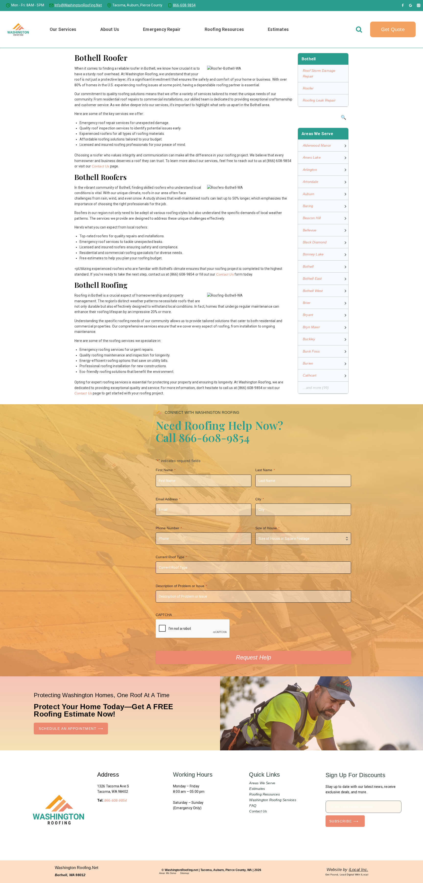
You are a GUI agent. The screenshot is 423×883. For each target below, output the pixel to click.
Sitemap (184, 873)
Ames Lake (312, 157)
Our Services (63, 29)
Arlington (310, 170)
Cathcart (310, 375)
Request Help (253, 657)
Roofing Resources (264, 794)
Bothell (308, 266)
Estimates (278, 29)
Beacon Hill (312, 218)
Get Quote (393, 29)
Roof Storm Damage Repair (319, 73)
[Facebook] (402, 5)
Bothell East (312, 278)
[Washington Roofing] (18, 29)
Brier (306, 303)
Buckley (309, 339)
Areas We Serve (262, 783)
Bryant (308, 315)
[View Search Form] (359, 29)
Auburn (308, 194)
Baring (308, 206)
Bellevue (310, 230)
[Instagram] (418, 5)
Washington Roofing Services (272, 800)
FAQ (252, 805)
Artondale (310, 182)
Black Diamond (315, 242)
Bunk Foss (311, 351)
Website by (347, 869)
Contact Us (100, 166)
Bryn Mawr (311, 327)
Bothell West (313, 291)
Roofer (308, 88)
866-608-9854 (115, 800)
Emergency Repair (161, 29)
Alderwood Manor (317, 145)
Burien (308, 363)
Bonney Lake (313, 254)
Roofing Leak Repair (319, 100)
